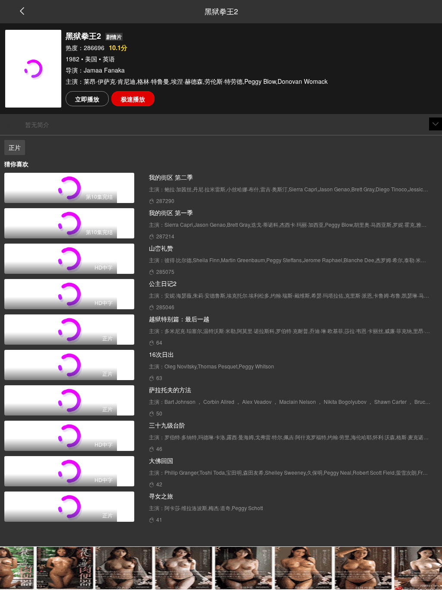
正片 (15, 147)
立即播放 (87, 99)
